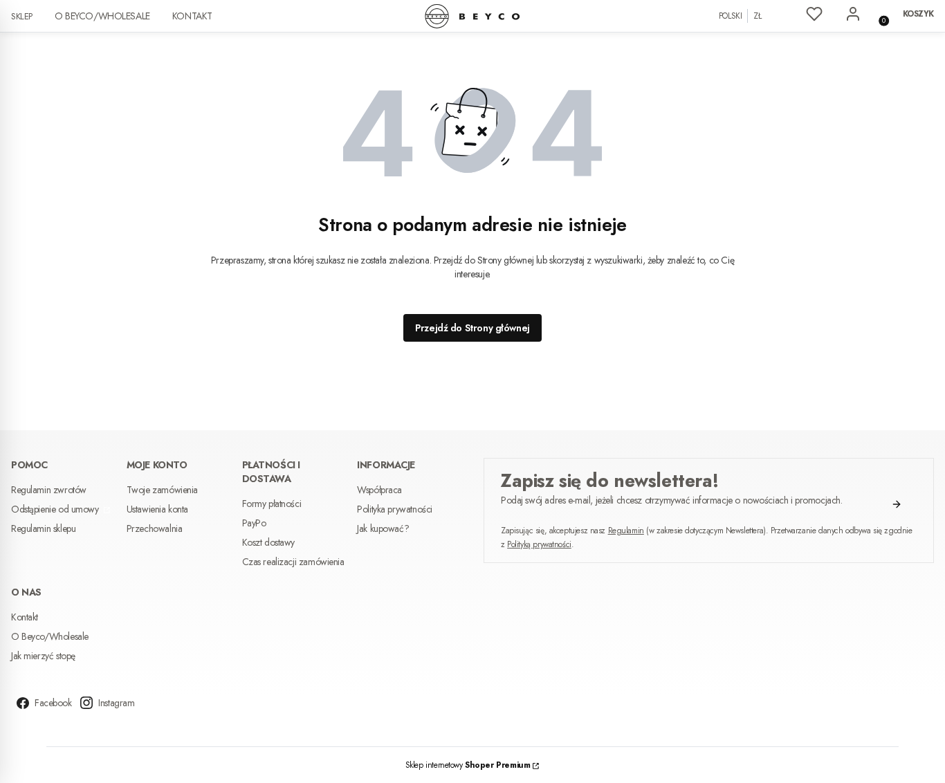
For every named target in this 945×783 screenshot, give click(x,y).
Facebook (53, 703)
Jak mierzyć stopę (43, 656)
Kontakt (192, 16)
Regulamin (626, 530)
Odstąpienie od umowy (56, 509)
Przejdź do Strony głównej (472, 328)
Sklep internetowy (468, 765)
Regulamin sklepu (43, 528)
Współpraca (379, 490)
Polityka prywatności (394, 509)
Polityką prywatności (539, 544)
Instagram (116, 703)
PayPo (254, 523)
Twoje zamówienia (162, 490)
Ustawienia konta (157, 509)
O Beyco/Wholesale (102, 16)
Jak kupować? (383, 528)
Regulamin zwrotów (48, 490)
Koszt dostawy (268, 542)
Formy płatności (272, 503)
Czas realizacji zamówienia (293, 562)
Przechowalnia (155, 528)
